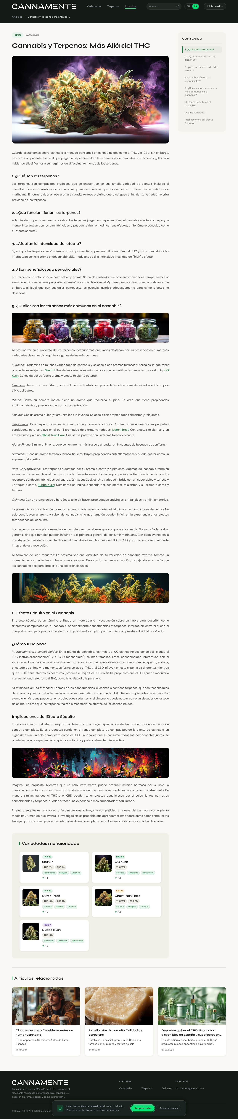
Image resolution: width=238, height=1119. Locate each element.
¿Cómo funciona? (195, 112)
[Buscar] (178, 6)
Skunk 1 (50, 370)
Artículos (130, 6)
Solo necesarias (169, 1108)
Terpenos (113, 6)
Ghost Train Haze (53, 435)
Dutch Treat (120, 430)
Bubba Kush (46, 485)
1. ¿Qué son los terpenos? (199, 49)
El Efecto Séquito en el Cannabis (198, 103)
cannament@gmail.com (190, 1088)
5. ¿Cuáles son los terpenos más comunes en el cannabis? (201, 92)
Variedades (94, 6)
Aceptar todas (142, 1108)
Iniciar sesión (215, 6)
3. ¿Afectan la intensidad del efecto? (201, 69)
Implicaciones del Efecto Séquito (199, 121)
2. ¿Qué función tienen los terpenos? (200, 58)
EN (188, 6)
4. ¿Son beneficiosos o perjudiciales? (198, 79)
